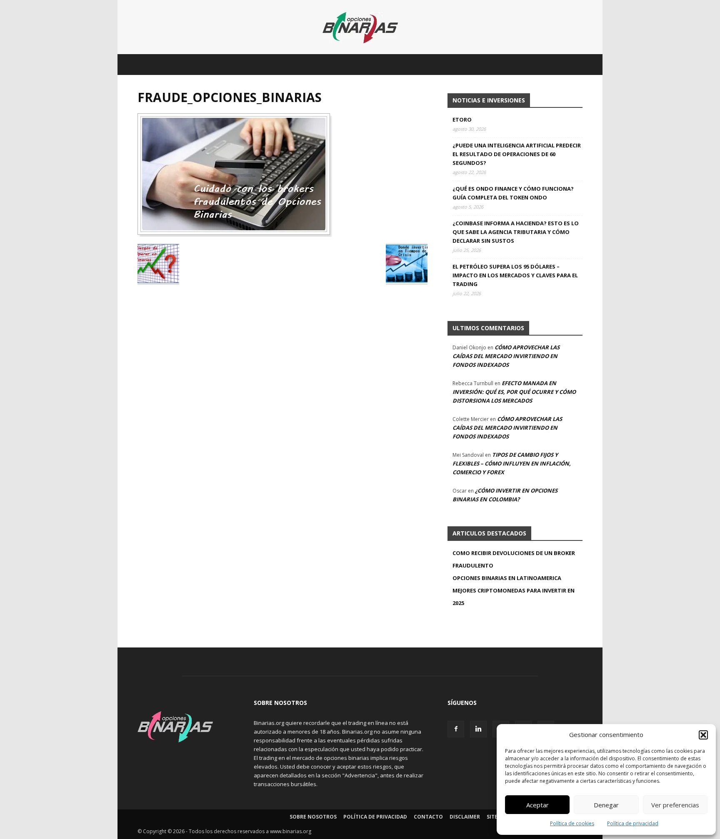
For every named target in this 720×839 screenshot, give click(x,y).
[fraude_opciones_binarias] (235, 235)
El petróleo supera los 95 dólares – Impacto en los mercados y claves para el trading (515, 275)
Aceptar (537, 805)
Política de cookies (572, 823)
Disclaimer (465, 816)
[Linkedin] (478, 729)
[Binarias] (360, 27)
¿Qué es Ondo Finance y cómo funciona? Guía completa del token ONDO (513, 193)
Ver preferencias (675, 805)
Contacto (428, 816)
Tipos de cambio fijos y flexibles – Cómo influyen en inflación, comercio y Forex (511, 463)
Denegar (606, 805)
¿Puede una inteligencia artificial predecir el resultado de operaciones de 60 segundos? (516, 154)
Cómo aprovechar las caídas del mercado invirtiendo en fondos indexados (506, 356)
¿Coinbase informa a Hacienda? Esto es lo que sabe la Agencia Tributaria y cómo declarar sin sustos (515, 231)
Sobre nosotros (313, 816)
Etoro (462, 119)
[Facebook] (456, 729)
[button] (703, 735)
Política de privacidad (632, 823)
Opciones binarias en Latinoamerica (506, 578)
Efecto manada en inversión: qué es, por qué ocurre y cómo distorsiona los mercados (514, 391)
